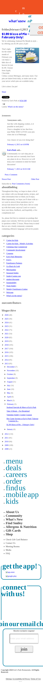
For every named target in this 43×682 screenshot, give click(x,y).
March (9, 400)
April (9, 397)
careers (16, 28)
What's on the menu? (16, 107)
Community (14, 515)
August (10, 382)
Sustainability (11, 283)
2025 (7, 319)
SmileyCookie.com (13, 276)
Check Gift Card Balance (17, 539)
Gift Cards (13, 530)
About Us (12, 512)
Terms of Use (36, 679)
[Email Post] (3, 104)
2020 (7, 337)
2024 (7, 322)
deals (12, 28)
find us (16, 487)
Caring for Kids (12, 240)
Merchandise (11, 270)
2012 (7, 434)
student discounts (12, 279)
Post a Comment (11, 175)
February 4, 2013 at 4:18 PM (18, 144)
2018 (7, 345)
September (11, 378)
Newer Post (6, 179)
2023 (7, 326)
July (9, 385)
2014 (7, 360)
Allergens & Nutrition (21, 527)
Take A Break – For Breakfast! (18, 411)
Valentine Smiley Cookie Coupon (19, 415)
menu (14, 461)
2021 (7, 334)
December (11, 367)
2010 (7, 441)
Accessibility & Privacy (21, 679)
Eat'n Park (11, 150)
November (11, 370)
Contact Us (10, 543)
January (10, 429)
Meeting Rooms (13, 546)
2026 (7, 315)
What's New (14, 519)
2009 (7, 445)
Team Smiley (11, 286)
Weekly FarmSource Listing (16, 289)
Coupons (9, 253)
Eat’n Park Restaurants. (22, 670)
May (9, 393)
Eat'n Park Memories (14, 257)
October (10, 374)
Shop (9, 534)
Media (8, 550)
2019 (7, 341)
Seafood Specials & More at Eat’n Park (21, 407)
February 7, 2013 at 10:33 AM (18, 169)
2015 (7, 356)
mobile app (22, 494)
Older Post (35, 179)
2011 (7, 438)
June (9, 389)
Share (4, 92)
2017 (7, 349)
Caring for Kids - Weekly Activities (19, 244)
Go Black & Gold (13, 266)
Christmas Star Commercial (16, 247)
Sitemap (9, 679)
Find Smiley (14, 523)
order (14, 481)
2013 (7, 364)
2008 (7, 449)
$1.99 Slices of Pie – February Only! (20, 425)
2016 (7, 352)
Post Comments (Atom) (21, 184)
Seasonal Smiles (12, 273)
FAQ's (8, 260)
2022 (7, 330)
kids (12, 501)
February (10, 404)
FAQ (8, 553)
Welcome (9, 292)
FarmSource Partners (14, 263)
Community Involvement (15, 250)
